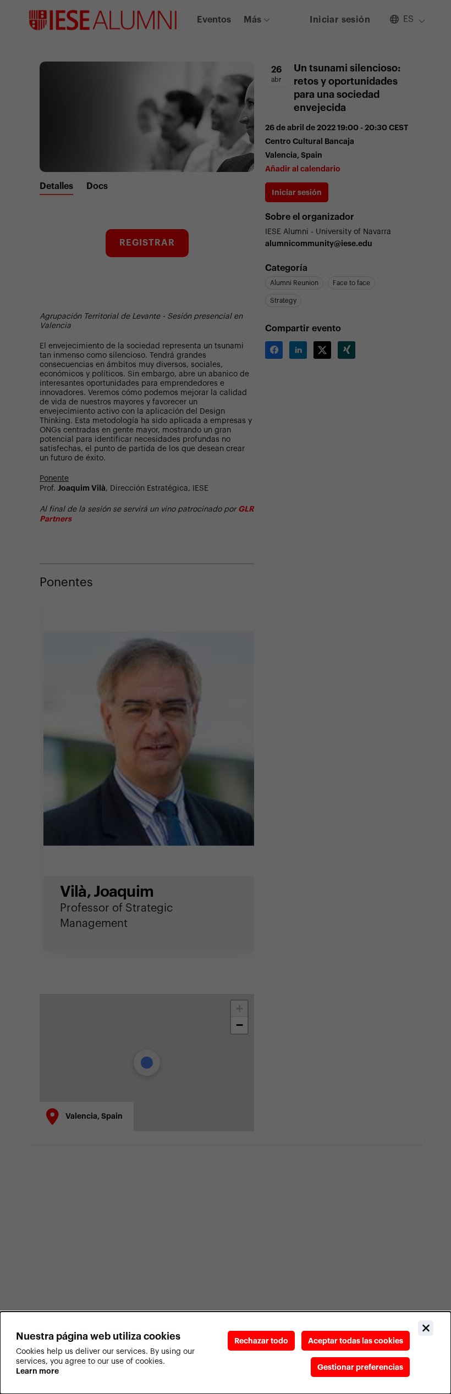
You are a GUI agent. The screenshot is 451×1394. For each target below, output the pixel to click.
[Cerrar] (425, 1328)
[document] (225, 1353)
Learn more (37, 1371)
